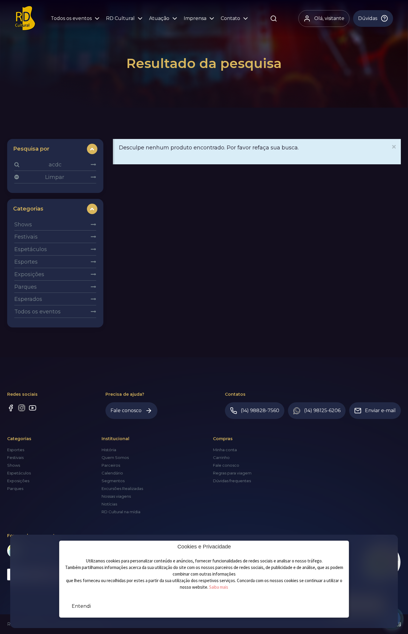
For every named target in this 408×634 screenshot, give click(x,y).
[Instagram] (21, 408)
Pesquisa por (31, 149)
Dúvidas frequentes (232, 480)
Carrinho (221, 457)
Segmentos (113, 480)
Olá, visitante (329, 18)
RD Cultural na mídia (121, 511)
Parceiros (111, 465)
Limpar (54, 177)
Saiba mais (218, 587)
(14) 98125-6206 (322, 410)
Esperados (28, 299)
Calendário (112, 473)
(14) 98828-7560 (260, 410)
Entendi (81, 606)
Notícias (109, 504)
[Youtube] (32, 408)
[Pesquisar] (273, 18)
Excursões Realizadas (122, 488)
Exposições (29, 274)
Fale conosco (126, 410)
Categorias (28, 208)
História (109, 449)
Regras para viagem (232, 473)
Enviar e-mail (380, 410)
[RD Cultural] (25, 18)
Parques (25, 287)
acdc (55, 164)
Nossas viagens (116, 496)
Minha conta (225, 449)
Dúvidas (367, 18)
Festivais (26, 237)
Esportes (26, 262)
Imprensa (195, 18)
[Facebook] (10, 408)
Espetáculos (30, 249)
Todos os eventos (71, 18)
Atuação (159, 18)
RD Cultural (120, 18)
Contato (230, 18)
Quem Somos (115, 457)
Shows (23, 224)
